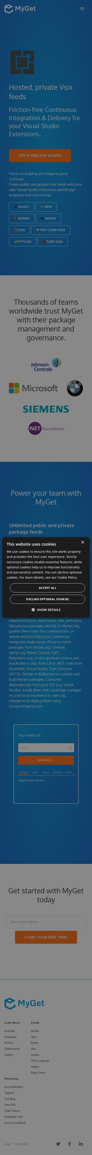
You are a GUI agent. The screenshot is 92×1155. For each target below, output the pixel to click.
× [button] (82, 542)
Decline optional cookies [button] (47, 599)
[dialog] (46, 577)
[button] (46, 609)
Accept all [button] (47, 588)
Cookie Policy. (67, 577)
